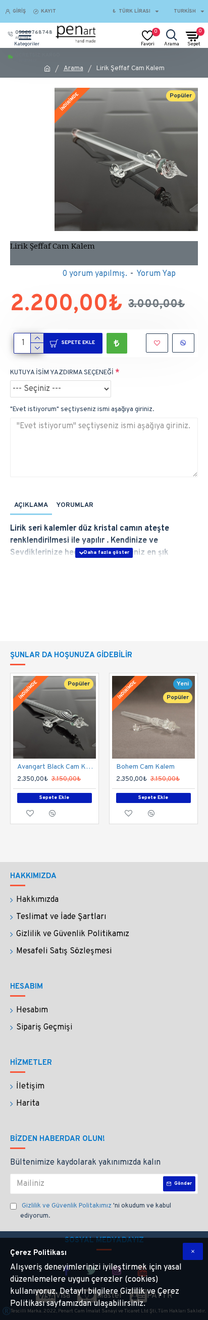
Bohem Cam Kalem (145, 767)
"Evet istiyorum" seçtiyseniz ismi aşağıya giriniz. (82, 410)
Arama (73, 69)
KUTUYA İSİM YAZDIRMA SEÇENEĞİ (62, 373)
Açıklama (31, 505)
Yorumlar (74, 505)
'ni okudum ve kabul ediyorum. (95, 1211)
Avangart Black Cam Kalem (56, 767)
